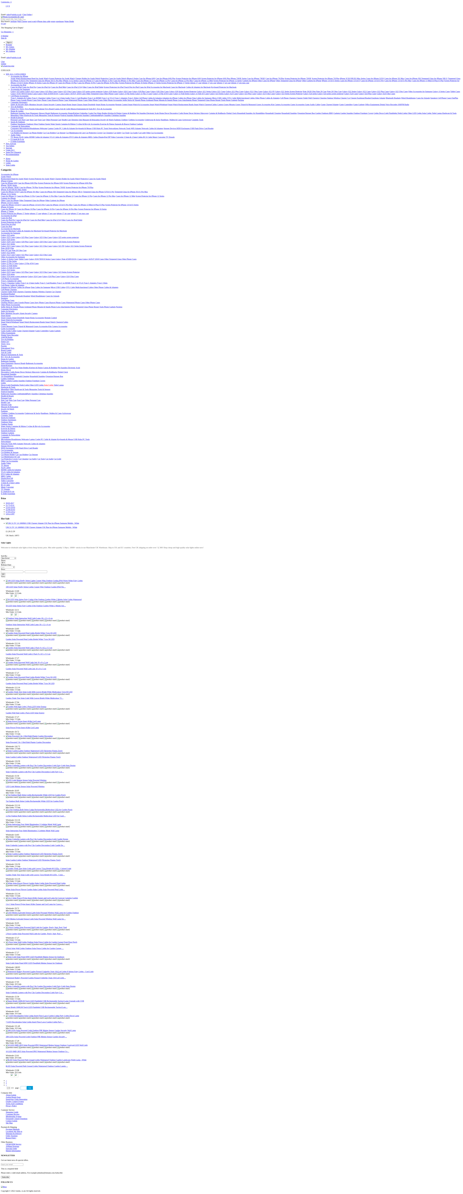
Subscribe (5, 1177)
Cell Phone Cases (445, 98)
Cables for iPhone (185, 98)
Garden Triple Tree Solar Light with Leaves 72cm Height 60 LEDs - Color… (35, 875)
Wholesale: (12, 591)
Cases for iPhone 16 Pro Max (107, 83)
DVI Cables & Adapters (78, 137)
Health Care (66, 120)
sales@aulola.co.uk (13, 15)
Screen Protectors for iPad (114, 87)
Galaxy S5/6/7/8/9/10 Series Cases (24, 94)
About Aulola (11, 1095)
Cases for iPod (145, 87)
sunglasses (60, 21)
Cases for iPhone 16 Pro (86, 83)
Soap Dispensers (32, 113)
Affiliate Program (12, 1146)
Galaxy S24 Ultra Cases (386, 94)
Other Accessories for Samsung (420, 91)
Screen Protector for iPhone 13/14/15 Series (122, 205)
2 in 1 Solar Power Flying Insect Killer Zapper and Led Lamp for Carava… (34, 904)
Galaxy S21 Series (204, 91)
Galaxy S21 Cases (218, 91)
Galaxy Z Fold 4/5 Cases (199, 94)
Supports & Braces (122, 124)
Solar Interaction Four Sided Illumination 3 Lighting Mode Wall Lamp (32, 831)
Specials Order (11, 1149)
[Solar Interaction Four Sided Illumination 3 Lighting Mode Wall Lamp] (33, 824)
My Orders (10, 47)
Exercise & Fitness (107, 124)
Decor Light (384, 113)
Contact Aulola (11, 1121)
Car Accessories (17, 131)
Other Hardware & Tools (29, 115)
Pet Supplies (141, 113)
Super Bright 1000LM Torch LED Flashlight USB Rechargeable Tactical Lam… (37, 1007)
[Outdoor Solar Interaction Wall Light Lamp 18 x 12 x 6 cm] (29, 618)
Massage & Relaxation (91, 120)
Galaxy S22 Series (349, 91)
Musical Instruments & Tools (82, 109)
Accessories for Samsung (20, 89)
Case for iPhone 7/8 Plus (274, 78)
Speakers (434, 98)
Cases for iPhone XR (413, 78)
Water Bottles (102, 113)
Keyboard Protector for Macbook (223, 87)
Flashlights (393, 113)
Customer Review (13, 1114)
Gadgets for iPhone (250, 81)
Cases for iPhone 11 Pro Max (124, 81)
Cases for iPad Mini (58, 87)
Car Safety (117, 133)
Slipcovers (204, 113)
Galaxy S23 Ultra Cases (266, 94)
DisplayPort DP (104, 137)
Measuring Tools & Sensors (49, 115)
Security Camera (55, 105)
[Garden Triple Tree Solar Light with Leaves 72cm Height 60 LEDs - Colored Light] (38, 869)
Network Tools (125, 128)
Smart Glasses (77, 105)
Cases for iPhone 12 (143, 81)
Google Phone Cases (29, 100)
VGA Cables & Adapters (59, 137)
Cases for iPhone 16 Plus (67, 83)
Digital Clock (231, 113)
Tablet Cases (455, 91)
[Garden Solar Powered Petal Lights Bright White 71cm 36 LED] (31, 633)
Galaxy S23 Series (216, 94)
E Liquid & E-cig (17, 139)
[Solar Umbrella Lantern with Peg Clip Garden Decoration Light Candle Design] (37, 839)
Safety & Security (18, 105)
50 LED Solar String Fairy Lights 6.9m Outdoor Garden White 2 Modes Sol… (36, 606)
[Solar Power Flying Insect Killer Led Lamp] (23, 721)
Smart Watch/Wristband (159, 105)
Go (30, 1088)
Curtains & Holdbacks (217, 113)
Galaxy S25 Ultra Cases (67, 91)
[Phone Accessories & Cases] (12, 17)
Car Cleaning (108, 133)
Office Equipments (372, 105)
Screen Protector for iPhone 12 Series (227, 81)
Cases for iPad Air (44, 87)
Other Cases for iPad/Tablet (92, 87)
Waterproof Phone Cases (78, 100)
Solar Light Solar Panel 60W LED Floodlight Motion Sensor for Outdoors (34, 963)
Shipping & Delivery (14, 1134)
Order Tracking (11, 1136)
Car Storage (60, 133)
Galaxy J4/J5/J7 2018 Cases (75, 94)
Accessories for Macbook (161, 87)
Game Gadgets (358, 105)
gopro (53, 21)
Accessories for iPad (18, 85)
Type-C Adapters (121, 98)
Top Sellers (10, 146)
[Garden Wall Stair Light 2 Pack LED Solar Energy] (26, 707)
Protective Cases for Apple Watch (113, 78)
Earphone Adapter (378, 98)
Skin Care (33, 120)
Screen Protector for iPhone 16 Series (133, 83)
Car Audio (134, 133)
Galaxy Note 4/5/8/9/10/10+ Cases (50, 94)
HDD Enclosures (183, 128)
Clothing (124, 120)
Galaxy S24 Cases (351, 94)
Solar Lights (427, 113)
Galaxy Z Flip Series (127, 94)
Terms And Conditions (14, 1104)
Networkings (114, 128)
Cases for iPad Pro (29, 87)
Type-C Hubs (133, 98)
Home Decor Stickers (192, 113)
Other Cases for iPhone (266, 81)
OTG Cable (232, 98)
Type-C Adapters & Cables (21, 98)
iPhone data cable (44, 21)
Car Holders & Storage (20, 133)
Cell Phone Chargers (288, 98)
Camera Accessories (282, 105)
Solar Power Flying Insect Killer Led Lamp (22, 728)
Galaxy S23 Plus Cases (247, 94)
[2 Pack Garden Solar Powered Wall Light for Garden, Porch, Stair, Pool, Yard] (36, 927)
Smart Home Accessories (105, 105)
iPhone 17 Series (154, 83)
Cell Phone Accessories (19, 96)
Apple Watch (16, 78)
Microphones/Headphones (29, 128)
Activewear (186, 120)
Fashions (117, 120)
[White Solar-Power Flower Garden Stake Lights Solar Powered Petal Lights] (36, 883)
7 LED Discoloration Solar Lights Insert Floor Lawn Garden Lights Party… (35, 1022)
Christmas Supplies (118, 115)
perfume (13, 21)
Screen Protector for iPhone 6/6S (188, 78)
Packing (241, 100)
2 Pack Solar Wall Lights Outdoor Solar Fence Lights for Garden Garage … (35, 948)
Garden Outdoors (322, 113)
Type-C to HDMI (94, 98)
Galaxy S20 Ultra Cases (159, 91)
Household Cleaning (273, 113)
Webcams (43, 128)
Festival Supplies (67, 115)
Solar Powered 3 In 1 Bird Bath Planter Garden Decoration (28, 742)
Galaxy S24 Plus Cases (367, 94)
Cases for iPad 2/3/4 (74, 87)
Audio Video (15, 135)
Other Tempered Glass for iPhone (288, 81)
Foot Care (41, 120)
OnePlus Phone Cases (9, 303)
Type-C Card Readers (79, 98)
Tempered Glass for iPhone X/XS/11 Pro (98, 192)
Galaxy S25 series (18, 91)
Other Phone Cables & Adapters (267, 98)
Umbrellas (84, 113)
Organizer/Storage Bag (306, 113)
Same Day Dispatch (13, 152)
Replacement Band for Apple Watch (35, 78)
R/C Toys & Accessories (102, 109)
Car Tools (125, 133)
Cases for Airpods (423, 98)
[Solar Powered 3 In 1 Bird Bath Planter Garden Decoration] (29, 736)
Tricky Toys (24, 109)
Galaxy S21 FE (269, 91)
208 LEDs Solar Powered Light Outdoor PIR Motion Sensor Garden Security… (36, 1037)
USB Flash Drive (197, 128)
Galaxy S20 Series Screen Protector (182, 91)
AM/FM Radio (403, 105)
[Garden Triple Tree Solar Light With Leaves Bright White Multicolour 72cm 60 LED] (39, 692)
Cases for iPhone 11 (86, 81)
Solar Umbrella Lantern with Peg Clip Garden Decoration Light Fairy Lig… (35, 772)
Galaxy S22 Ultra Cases (398, 91)
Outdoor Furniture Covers (363, 113)
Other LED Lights (415, 113)
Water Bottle (69, 21)
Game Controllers (346, 105)
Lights (376, 113)
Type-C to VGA (107, 98)
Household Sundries (289, 113)
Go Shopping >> (7, 32)
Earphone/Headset (364, 98)
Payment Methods (13, 1129)
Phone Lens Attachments (182, 100)
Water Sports (56, 124)
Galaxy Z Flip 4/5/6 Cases (163, 94)
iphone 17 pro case (209, 83)
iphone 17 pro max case (240, 83)
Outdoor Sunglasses (18, 124)
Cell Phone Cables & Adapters (150, 98)
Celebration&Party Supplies (100, 115)
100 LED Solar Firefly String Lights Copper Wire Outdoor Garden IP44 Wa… (36, 587)
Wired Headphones (408, 98)
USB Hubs (96, 128)
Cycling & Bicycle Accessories (88, 124)
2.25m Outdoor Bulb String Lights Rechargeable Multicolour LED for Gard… (36, 816)
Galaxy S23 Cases (231, 94)
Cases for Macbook (178, 87)
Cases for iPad (16, 87)
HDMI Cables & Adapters (39, 137)
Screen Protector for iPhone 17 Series (175, 83)
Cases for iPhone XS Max (394, 78)
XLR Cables (24, 137)
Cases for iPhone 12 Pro (161, 81)
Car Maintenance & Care (75, 133)
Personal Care (16, 120)
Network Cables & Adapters (152, 128)
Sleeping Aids (76, 120)
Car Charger (352, 98)
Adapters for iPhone (170, 98)
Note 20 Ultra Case (334, 91)
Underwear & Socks (152, 120)
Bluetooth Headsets (393, 98)
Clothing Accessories (136, 120)
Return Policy (11, 1138)
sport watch (32, 21)
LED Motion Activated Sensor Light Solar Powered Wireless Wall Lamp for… (36, 919)
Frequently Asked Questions (16, 1119)
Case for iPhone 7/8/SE (256, 78)
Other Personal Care (53, 120)
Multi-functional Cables (246, 98)
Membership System (13, 1116)
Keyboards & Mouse (84, 128)
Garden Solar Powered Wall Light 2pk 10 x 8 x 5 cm (26, 669)
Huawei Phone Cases (60, 100)
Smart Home (67, 105)
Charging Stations (327, 98)
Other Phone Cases (111, 94)
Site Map (9, 1123)
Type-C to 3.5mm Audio (60, 98)
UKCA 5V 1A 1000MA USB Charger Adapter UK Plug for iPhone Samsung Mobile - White (41, 527)
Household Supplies (245, 113)
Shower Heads (44, 113)
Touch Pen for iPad (131, 87)
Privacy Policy (11, 1106)
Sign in (9, 42)
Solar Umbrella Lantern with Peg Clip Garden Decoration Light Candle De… (35, 845)
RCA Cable (148, 137)
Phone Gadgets (231, 100)
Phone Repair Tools (218, 100)
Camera (220, 105)
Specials (9, 148)
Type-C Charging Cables (41, 98)
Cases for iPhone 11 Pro (103, 81)
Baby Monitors (31, 105)
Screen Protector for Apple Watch (62, 78)
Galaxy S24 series (310, 94)
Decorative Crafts (177, 113)
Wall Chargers (314, 98)
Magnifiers (15, 115)
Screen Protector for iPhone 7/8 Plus (325, 78)
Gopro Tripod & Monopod (245, 105)
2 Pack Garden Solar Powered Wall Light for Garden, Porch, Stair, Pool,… (34, 934)
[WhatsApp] (7, 66)
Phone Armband (147, 100)
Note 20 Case (321, 91)
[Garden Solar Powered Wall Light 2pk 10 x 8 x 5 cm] (27, 662)
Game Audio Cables (312, 105)
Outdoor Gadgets (136, 124)
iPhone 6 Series (133, 78)
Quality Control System (15, 1101)
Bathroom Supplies (18, 113)
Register (9, 45)
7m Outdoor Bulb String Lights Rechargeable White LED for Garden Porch (35, 801)
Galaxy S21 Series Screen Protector (288, 91)
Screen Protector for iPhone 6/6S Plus (215, 78)
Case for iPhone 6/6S (147, 78)
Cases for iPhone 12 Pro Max (182, 81)
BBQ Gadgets (334, 113)
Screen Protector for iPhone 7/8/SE (298, 78)
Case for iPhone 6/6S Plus (165, 78)
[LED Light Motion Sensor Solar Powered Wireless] (26, 780)
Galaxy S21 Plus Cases (235, 91)
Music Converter (159, 137)
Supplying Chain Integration (16, 1099)
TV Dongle (170, 137)
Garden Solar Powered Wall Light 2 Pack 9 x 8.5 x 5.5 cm (28, 654)
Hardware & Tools (449, 113)
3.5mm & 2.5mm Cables (133, 137)
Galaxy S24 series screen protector (330, 94)
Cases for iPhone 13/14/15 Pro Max (398, 81)
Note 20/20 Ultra (309, 91)
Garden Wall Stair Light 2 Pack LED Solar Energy (25, 713)
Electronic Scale (152, 113)
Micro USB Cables (219, 98)
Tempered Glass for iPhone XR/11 (434, 78)
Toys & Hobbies (17, 107)
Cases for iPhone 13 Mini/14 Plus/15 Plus (428, 81)
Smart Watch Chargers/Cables (205, 105)
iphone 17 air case (224, 83)
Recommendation (12, 154)
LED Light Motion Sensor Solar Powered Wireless (25, 786)
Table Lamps (437, 113)
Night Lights (403, 113)
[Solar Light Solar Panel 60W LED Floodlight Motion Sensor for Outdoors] (35, 957)
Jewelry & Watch (107, 120)
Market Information (13, 1151)
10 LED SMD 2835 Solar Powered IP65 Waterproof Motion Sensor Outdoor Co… (37, 1051)
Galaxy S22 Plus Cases (380, 91)
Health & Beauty (17, 118)
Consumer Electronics (19, 102)
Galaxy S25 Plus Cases (48, 91)
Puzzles (32, 109)
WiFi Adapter (136, 128)
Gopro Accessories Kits (265, 105)
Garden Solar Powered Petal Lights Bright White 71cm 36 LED (30, 639)
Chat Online (27, 15)
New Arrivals (11, 144)
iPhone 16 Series (35, 83)
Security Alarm (42, 105)
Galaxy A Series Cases (441, 91)
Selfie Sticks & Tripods (132, 100)
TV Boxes (15, 137)
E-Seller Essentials (18, 141)
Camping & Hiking (68, 124)
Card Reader (209, 128)
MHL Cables (93, 137)
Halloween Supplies (82, 115)
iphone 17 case (196, 83)
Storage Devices (170, 128)
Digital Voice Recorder (389, 105)
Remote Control (121, 105)
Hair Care (25, 120)
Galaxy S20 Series (110, 91)
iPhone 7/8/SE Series (239, 78)
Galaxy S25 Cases (32, 91)
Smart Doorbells (89, 105)
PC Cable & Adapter (67, 128)
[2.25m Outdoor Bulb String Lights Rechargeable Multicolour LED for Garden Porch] (39, 810)
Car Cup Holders (49, 133)
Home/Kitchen (74, 113)
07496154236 (5, 70)
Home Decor (164, 113)
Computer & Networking (20, 126)
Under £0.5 (10, 150)
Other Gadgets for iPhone (311, 81)
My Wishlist (10, 49)
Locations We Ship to (14, 1131)
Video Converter (117, 137)
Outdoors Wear (32, 124)
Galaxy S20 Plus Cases (141, 91)
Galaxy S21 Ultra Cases (253, 91)
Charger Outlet (302, 98)
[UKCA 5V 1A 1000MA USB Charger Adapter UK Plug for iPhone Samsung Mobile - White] (42, 523)
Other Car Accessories (154, 133)
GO (3, 574)
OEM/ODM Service (13, 1144)
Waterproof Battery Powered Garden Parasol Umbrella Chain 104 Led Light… (36, 978)
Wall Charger (22, 21)
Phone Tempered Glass (201, 100)
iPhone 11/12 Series (71, 81)
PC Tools (105, 128)
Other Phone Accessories (113, 100)
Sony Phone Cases (44, 100)
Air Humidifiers (259, 113)
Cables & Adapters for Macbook (198, 87)
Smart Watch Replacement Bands (181, 105)
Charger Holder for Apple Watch (87, 78)
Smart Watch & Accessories (139, 105)
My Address (10, 51)
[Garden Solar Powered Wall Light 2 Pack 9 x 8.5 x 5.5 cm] (29, 648)
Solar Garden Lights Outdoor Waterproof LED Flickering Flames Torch (33, 757)
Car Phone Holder (35, 133)
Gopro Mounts (229, 105)
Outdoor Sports (44, 124)
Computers (15, 128)
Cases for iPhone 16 (49, 83)
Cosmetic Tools (197, 120)
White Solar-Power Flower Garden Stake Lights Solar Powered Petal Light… (35, 890)
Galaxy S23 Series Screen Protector (289, 94)
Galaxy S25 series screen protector (89, 91)
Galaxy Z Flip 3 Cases (143, 94)
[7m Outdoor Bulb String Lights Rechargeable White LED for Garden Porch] (36, 795)
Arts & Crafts (65, 109)
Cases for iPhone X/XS (375, 78)
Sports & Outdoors (18, 122)
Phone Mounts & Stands (163, 100)
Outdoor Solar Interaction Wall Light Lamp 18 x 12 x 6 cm (28, 625)
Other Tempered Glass (95, 94)
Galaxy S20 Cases (125, 91)
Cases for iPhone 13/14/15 (350, 81)
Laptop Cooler (53, 128)
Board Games (54, 109)
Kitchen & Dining (115, 113)
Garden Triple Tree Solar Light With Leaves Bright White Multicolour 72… (34, 698)
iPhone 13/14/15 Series (331, 81)
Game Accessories (297, 105)
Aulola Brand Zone (13, 1097)
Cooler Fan (92, 113)
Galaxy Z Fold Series (181, 94)
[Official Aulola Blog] (4, 1187)
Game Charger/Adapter (330, 105)
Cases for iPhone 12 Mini (203, 81)
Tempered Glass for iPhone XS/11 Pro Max (46, 81)
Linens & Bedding (129, 113)
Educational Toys (42, 109)
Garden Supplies (347, 113)
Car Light (142, 133)
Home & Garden (17, 111)
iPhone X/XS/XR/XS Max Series (353, 78)
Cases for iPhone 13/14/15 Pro (372, 81)
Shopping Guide (12, 1112)
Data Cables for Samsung (202, 98)
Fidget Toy (15, 109)
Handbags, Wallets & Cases (171, 120)
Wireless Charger (340, 98)
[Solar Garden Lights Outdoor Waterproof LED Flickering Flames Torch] (34, 751)
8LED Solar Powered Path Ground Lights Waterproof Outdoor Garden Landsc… (37, 1066)
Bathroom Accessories (59, 113)
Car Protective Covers (93, 133)
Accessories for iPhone (19, 76)
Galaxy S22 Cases (364, 91)
